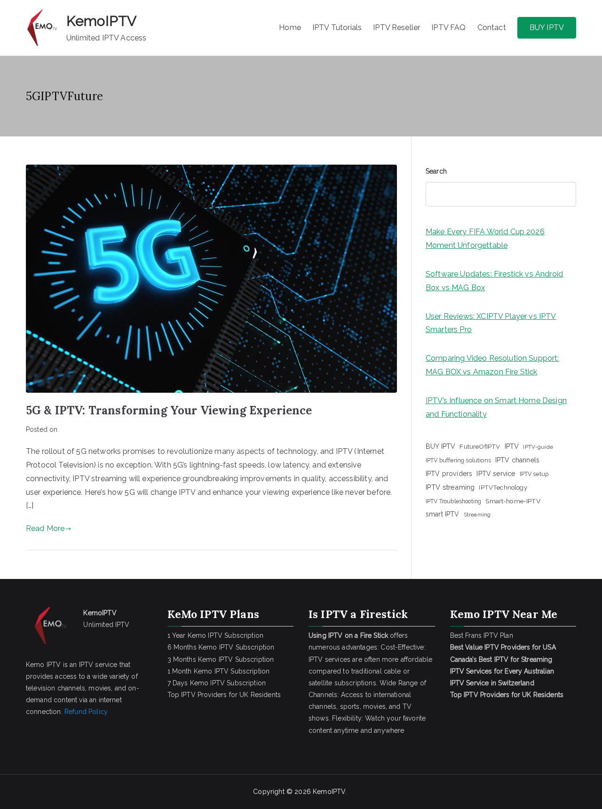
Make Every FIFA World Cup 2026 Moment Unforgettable (485, 238)
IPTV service (495, 473)
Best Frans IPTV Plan (481, 635)
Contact (491, 27)
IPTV (512, 446)
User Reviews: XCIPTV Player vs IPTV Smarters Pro (491, 323)
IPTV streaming (450, 487)
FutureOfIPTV (479, 446)
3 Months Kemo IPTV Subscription (220, 659)
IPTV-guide (538, 447)
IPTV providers (449, 473)
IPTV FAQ (448, 27)
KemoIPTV (101, 21)
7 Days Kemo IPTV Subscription (216, 683)
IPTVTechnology (503, 487)
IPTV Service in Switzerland (492, 683)
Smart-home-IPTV (512, 501)
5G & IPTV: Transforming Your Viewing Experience (169, 410)
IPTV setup (534, 473)
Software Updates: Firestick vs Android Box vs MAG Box (494, 281)
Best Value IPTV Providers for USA (504, 647)
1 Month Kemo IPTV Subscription (218, 671)
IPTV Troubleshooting (453, 501)
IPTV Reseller (396, 27)
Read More (45, 528)
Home (290, 27)
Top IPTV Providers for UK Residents (224, 694)
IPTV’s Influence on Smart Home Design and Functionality (496, 407)
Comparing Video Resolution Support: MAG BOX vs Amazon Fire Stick (492, 365)
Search (436, 171)
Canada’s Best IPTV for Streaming (502, 659)
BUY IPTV (547, 27)
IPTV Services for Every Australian (502, 671)
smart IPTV (442, 514)
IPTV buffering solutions (458, 460)
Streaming (477, 514)
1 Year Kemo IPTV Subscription (215, 635)
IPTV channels (517, 460)
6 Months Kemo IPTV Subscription (221, 647)
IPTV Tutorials (337, 27)
